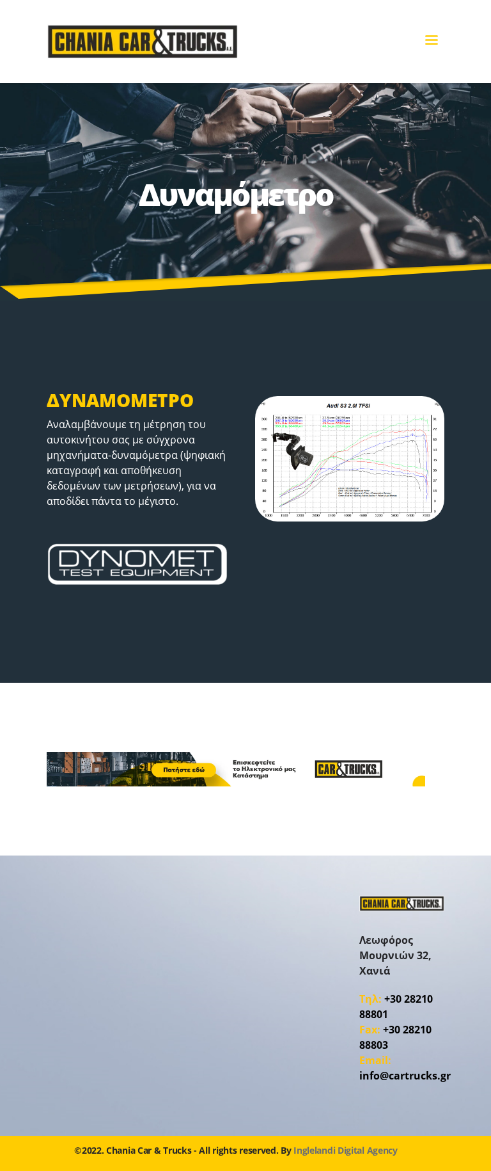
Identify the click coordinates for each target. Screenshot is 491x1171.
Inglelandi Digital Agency (345, 1150)
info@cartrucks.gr (405, 1076)
